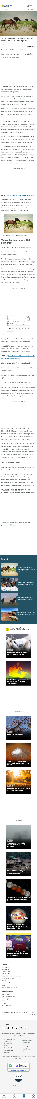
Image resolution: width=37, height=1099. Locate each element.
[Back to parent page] (4, 8)
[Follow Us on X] (25, 1028)
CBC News (12, 525)
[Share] (2, 45)
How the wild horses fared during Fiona (21, 195)
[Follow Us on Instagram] (8, 1028)
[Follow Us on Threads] (21, 1028)
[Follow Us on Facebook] (4, 1028)
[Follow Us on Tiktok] (17, 1028)
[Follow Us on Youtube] (12, 1028)
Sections (30, 9)
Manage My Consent (8, 978)
